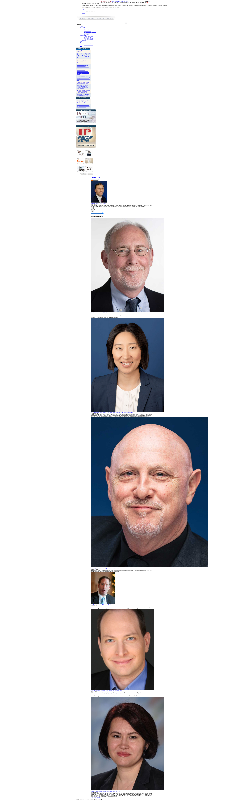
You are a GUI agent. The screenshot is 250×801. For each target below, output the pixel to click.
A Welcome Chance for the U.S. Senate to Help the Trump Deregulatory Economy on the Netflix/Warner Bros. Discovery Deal (83, 78)
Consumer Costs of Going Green (98, 203)
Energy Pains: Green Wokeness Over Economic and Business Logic (106, 690)
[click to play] (99, 202)
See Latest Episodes (95, 797)
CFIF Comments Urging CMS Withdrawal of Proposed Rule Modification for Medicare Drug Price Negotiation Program (83, 101)
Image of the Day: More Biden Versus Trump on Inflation (83, 95)
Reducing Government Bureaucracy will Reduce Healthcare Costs (105, 791)
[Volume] (92, 211)
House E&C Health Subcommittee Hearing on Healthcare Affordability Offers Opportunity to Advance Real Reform (83, 72)
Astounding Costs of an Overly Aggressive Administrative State (105, 568)
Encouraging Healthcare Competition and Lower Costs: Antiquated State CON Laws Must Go (112, 412)
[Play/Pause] (92, 208)
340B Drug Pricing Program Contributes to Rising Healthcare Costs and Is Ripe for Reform (83, 66)
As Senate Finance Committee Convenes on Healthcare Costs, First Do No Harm (83, 91)
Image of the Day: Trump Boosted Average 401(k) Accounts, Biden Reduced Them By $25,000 (82, 87)
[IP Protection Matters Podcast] (86, 147)
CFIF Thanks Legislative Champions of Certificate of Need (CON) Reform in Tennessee (82, 61)
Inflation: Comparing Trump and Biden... (114, 1)
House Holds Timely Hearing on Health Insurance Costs (83, 83)
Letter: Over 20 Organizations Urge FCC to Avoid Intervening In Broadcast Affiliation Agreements (83, 106)
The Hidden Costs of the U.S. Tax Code (100, 312)
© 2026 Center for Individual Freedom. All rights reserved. (89, 799)
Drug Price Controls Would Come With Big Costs (101, 604)
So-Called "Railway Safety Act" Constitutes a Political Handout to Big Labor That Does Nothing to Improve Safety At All (83, 55)
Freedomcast (95, 177)
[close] (83, 12)
